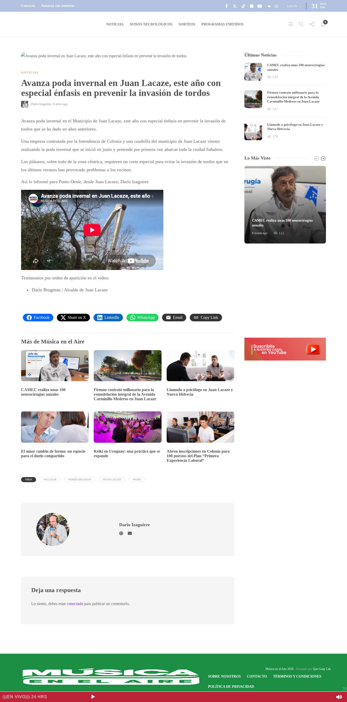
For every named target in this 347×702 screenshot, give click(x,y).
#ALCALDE (50, 479)
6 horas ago (260, 233)
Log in (292, 6)
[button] (285, 349)
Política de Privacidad (231, 687)
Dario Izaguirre (41, 104)
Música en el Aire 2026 (279, 669)
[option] (285, 101)
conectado (75, 603)
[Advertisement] (285, 290)
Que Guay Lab (322, 669)
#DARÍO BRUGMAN (79, 479)
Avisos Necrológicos (151, 24)
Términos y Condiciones (297, 676)
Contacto (28, 6)
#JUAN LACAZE (112, 479)
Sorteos (187, 24)
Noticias (114, 24)
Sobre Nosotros (224, 676)
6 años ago (60, 104)
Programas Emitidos (222, 24)
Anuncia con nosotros (57, 6)
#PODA (137, 479)
